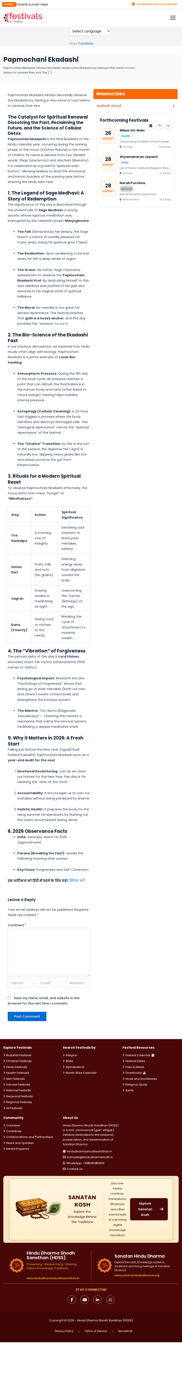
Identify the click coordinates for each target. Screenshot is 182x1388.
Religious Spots (136, 1084)
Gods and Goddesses (141, 1079)
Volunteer (13, 1125)
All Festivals (14, 1108)
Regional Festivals (19, 1102)
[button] (159, 126)
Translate (85, 43)
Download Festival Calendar (157, 4)
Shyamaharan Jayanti (139, 157)
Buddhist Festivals (19, 1055)
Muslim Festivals (17, 1073)
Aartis (129, 1090)
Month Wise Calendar (81, 1073)
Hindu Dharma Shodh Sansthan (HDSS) (105, 1320)
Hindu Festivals (16, 1067)
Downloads (133, 1073)
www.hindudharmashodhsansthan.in (53, 1278)
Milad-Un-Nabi (132, 130)
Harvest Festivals (18, 1084)
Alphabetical (75, 1067)
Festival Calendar (137, 1055)
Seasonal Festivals (19, 1096)
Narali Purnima (132, 183)
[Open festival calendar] (150, 126)
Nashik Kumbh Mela (33, 4)
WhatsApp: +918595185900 (85, 1163)
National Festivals (18, 1090)
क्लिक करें (77, 881)
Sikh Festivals (15, 1079)
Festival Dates (135, 1061)
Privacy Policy (64, 1331)
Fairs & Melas (134, 1067)
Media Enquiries (17, 1149)
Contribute (14, 1131)
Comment (17, 925)
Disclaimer (125, 1331)
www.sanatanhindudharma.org (137, 1275)
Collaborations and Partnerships (29, 1137)
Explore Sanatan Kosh (145, 1209)
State (69, 1061)
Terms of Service (96, 1331)
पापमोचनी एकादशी (109, 106)
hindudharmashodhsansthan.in (89, 1151)
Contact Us (75, 1169)
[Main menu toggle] (173, 18)
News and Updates (20, 1143)
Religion (71, 1055)
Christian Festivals (19, 1061)
